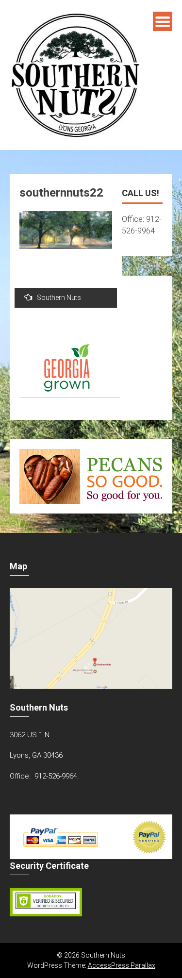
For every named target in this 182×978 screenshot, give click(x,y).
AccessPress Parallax (121, 965)
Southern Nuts (59, 297)
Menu (162, 21)
